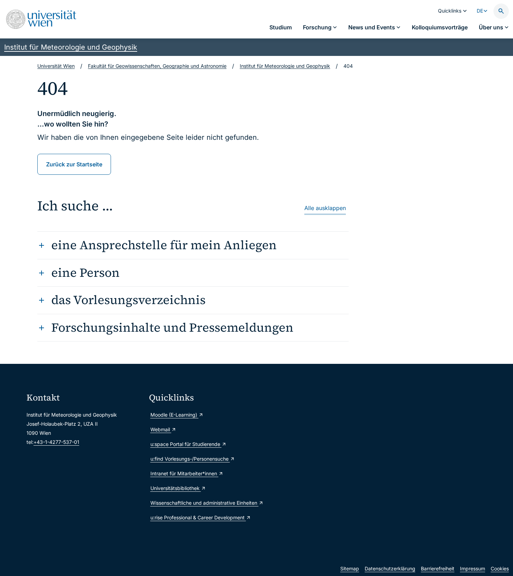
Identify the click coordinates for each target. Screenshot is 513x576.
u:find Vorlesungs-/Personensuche (190, 459)
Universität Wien (56, 66)
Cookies (500, 568)
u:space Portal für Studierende (186, 444)
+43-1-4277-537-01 (56, 442)
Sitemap (349, 568)
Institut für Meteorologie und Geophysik (70, 47)
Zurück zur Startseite (74, 164)
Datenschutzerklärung (390, 568)
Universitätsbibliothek (175, 488)
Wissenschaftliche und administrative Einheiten (204, 503)
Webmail (160, 429)
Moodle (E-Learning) (174, 415)
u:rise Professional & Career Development (198, 517)
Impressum (472, 568)
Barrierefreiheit (437, 568)
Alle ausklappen (325, 207)
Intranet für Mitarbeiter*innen (184, 473)
